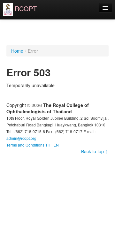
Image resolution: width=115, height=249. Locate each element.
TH (47, 144)
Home (17, 51)
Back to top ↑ (95, 151)
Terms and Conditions (25, 144)
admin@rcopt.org (21, 138)
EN (56, 144)
